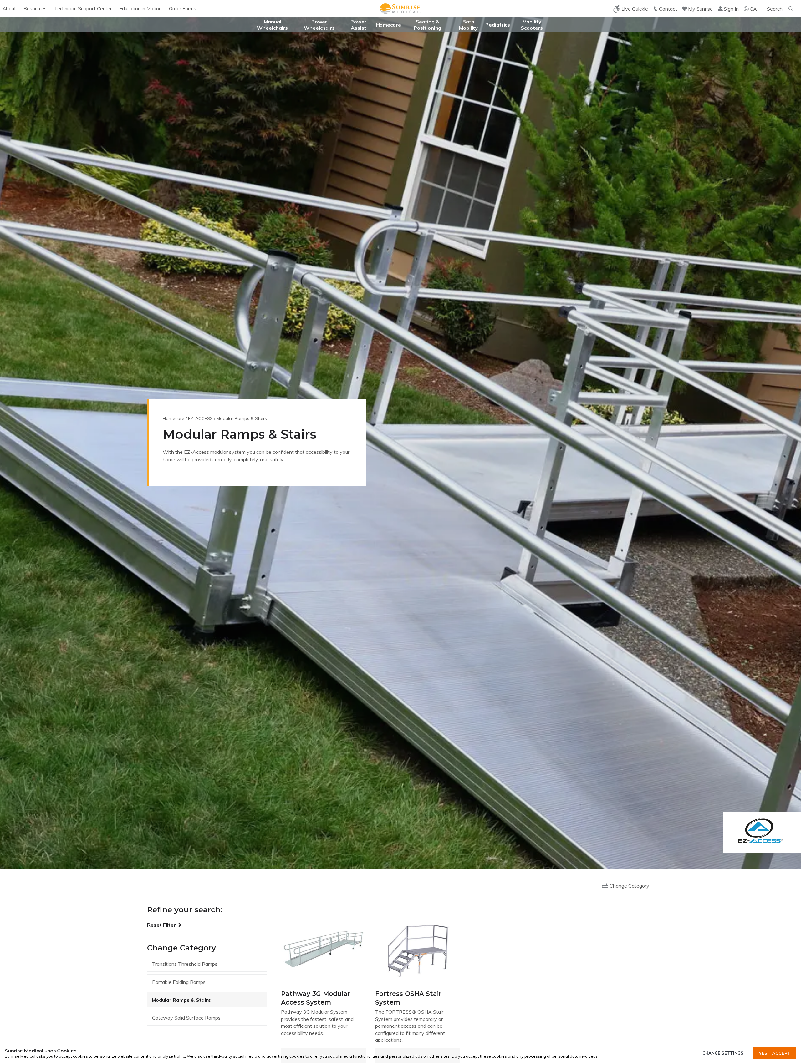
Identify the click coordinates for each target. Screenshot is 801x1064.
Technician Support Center (83, 9)
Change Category (629, 886)
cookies (80, 1056)
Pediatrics (497, 25)
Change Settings (722, 1053)
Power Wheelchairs (319, 24)
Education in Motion (140, 9)
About (9, 9)
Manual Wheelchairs (272, 24)
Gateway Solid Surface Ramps (186, 1018)
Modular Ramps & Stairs (181, 1000)
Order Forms (182, 9)
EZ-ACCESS (200, 418)
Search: (775, 9)
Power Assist (358, 24)
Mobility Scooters (532, 24)
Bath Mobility (468, 24)
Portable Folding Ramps (179, 982)
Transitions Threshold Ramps (184, 964)
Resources (35, 9)
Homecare (388, 25)
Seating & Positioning (427, 24)
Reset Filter (161, 925)
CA (753, 9)
